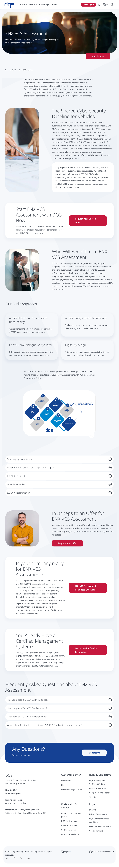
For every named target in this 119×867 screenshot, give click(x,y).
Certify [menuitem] (23, 4)
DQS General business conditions (99, 820)
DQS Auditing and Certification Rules (97, 782)
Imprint (92, 809)
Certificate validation (70, 834)
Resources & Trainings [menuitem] (39, 4)
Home (7, 70)
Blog (63, 785)
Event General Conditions (100, 826)
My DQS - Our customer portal (71, 815)
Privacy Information (98, 814)
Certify (14, 70)
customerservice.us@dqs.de (17, 803)
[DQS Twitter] (6, 858)
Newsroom (66, 780)
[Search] (99, 4)
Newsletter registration (71, 789)
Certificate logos (68, 830)
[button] (106, 4)
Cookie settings (96, 831)
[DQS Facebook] (14, 858)
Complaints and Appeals (100, 792)
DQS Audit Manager (70, 821)
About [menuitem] (54, 4)
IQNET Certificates (69, 825)
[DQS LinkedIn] (21, 858)
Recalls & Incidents (97, 788)
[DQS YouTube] (28, 858)
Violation (93, 797)
